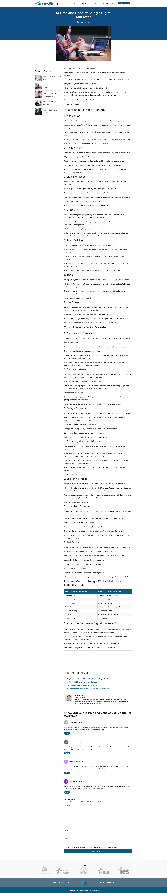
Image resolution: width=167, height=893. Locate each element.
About (54, 882)
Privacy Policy (64, 882)
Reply (67, 733)
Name (66, 830)
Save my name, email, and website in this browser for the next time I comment (91, 847)
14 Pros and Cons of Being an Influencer (82, 685)
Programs (110, 882)
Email (66, 839)
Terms (102, 882)
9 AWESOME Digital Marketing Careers (82, 682)
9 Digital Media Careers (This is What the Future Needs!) (88, 689)
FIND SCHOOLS (124, 3)
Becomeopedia (89, 697)
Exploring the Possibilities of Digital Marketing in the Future (89, 679)
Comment (67, 806)
